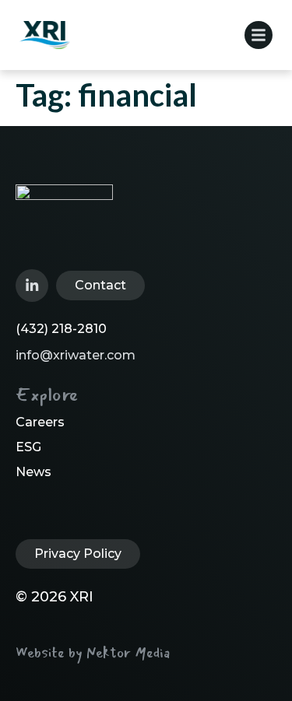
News (33, 471)
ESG (28, 447)
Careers (40, 422)
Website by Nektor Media (93, 653)
